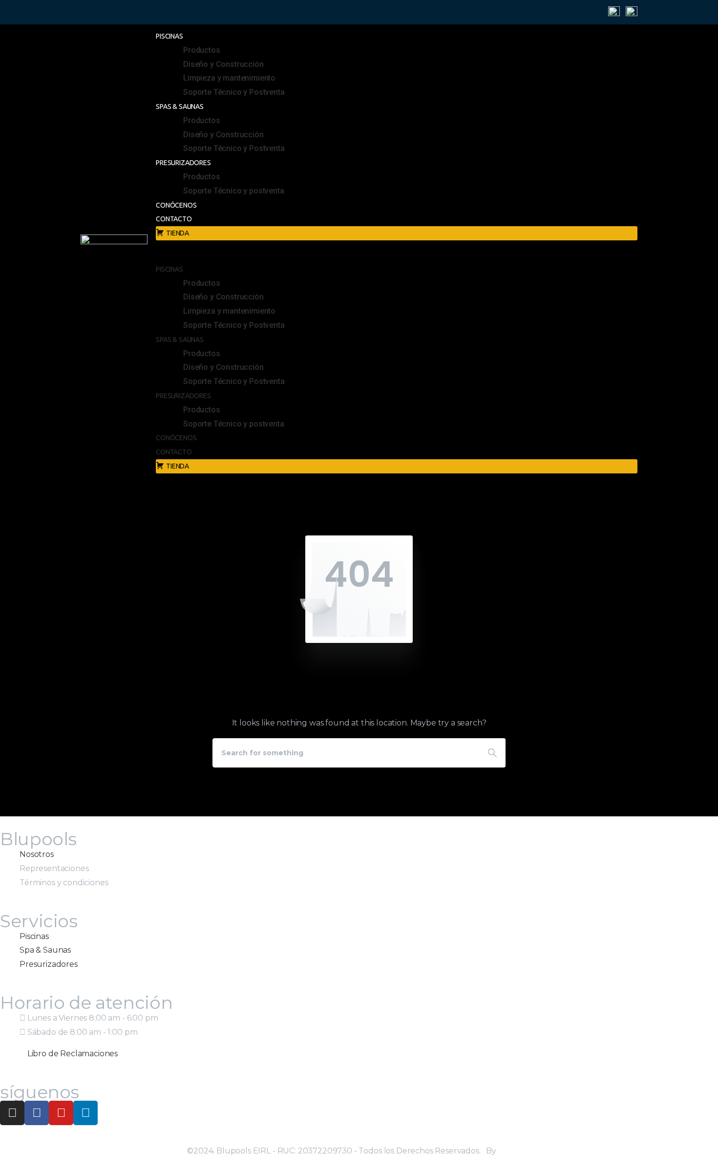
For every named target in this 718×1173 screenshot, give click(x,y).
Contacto (174, 219)
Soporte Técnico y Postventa (234, 92)
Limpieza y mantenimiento (229, 78)
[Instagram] (12, 1113)
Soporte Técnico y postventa (233, 190)
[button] (386, 255)
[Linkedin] (85, 1113)
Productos (201, 50)
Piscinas (169, 36)
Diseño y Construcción (223, 64)
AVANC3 (514, 1150)
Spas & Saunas (180, 106)
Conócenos (176, 205)
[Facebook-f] (36, 1113)
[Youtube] (61, 1113)
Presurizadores (183, 163)
